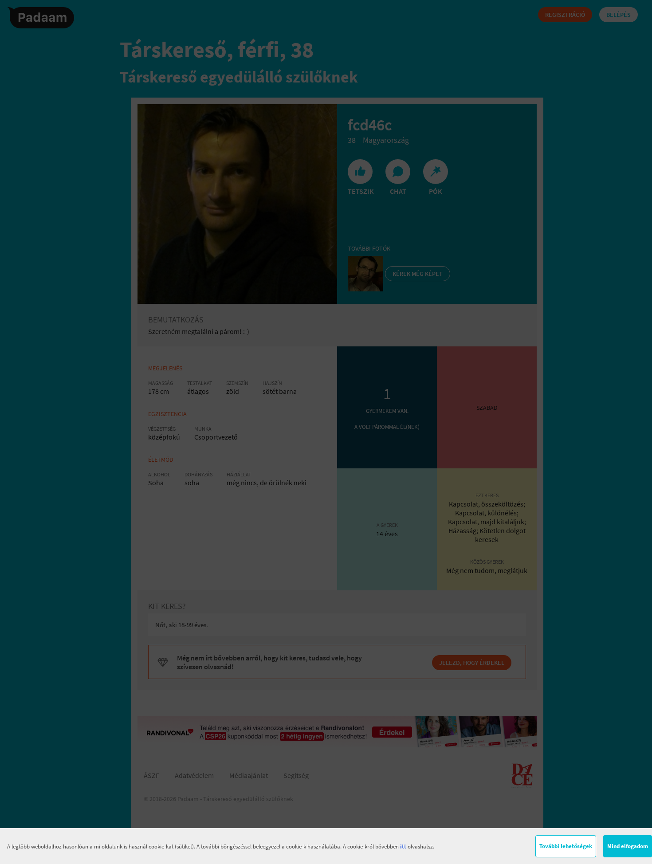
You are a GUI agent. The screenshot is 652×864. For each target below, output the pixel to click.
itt (403, 846)
